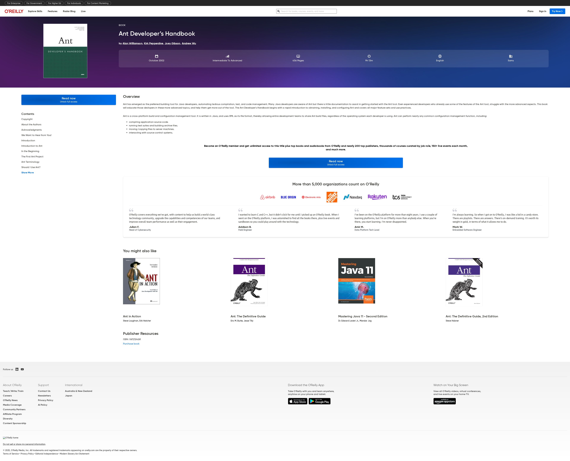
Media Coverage (12, 404)
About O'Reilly (12, 385)
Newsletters (44, 395)
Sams (511, 60)
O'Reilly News (10, 400)
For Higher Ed (54, 3)
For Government (34, 3)
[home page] (14, 11)
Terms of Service (11, 453)
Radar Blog (69, 11)
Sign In (542, 11)
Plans (530, 11)
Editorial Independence (46, 453)
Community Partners (14, 409)
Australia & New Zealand (78, 391)
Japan (68, 395)
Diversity (7, 418)
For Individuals (74, 3)
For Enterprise (13, 3)
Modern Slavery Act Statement (74, 453)
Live (83, 11)
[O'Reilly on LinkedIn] (16, 369)
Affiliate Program (12, 414)
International (73, 385)
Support (43, 385)
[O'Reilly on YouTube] (22, 369)
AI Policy (42, 404)
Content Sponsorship (14, 423)
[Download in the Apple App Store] (297, 403)
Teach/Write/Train (13, 391)
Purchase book (131, 343)
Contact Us (44, 391)
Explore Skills (35, 11)
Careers (7, 395)
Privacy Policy (45, 400)
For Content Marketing (98, 3)
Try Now (556, 11)
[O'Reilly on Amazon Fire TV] (444, 403)
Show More (27, 172)
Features (52, 11)
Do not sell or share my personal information (24, 444)
